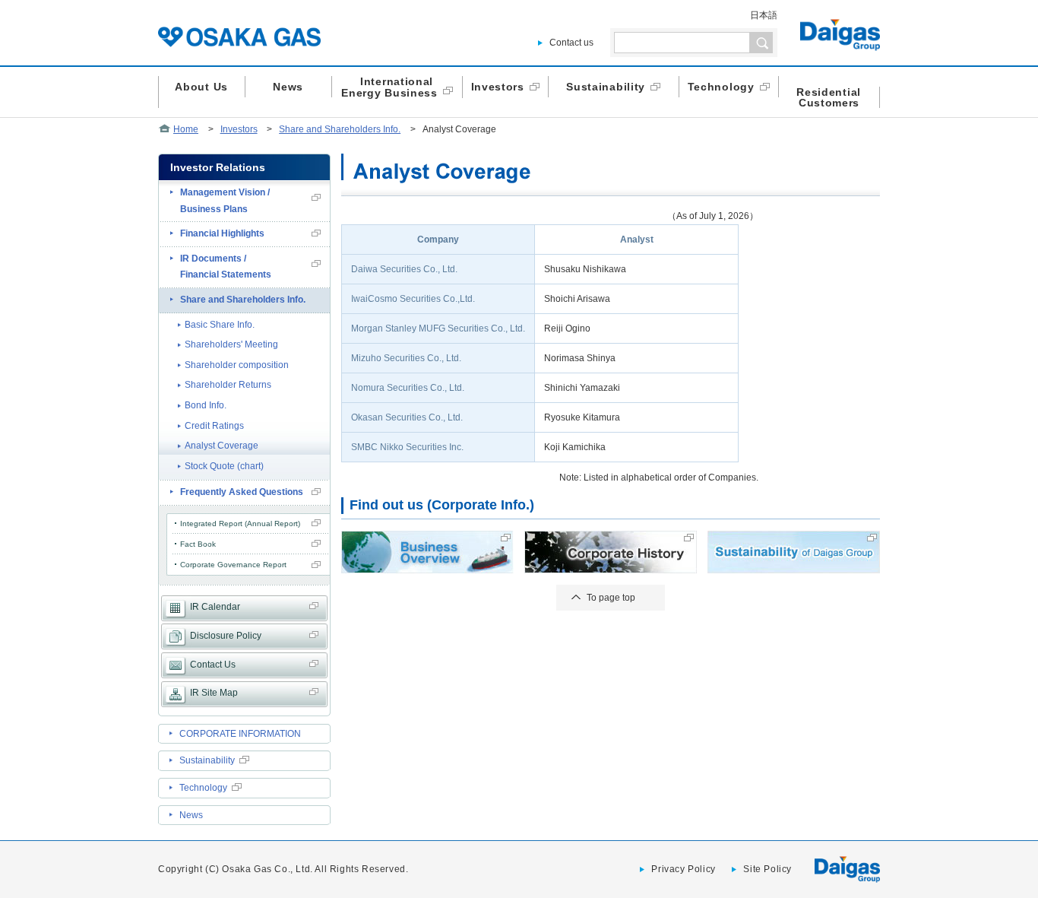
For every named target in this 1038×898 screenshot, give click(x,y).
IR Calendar (215, 606)
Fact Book (198, 544)
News (191, 815)
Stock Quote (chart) (224, 466)
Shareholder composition (237, 365)
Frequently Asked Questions (241, 492)
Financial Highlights (222, 233)
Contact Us (213, 664)
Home (185, 129)
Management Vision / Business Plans (225, 200)
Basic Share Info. (220, 324)
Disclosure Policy (225, 635)
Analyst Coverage (221, 445)
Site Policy (767, 869)
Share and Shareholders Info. (339, 129)
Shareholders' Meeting (231, 344)
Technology (203, 787)
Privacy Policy (683, 869)
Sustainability (207, 760)
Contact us (571, 42)
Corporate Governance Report (233, 564)
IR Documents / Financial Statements (225, 267)
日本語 (763, 15)
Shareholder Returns (228, 384)
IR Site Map (214, 692)
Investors (239, 129)
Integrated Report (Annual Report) (240, 523)
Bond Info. (205, 405)
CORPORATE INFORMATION (240, 733)
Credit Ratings (214, 425)
